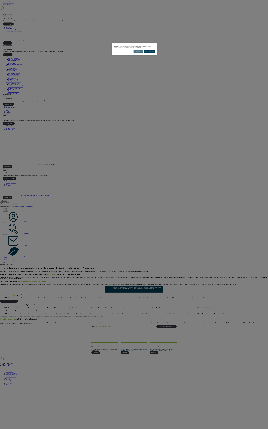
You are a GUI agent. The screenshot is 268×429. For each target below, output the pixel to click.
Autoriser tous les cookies (149, 51)
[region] (134, 49)
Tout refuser (138, 51)
